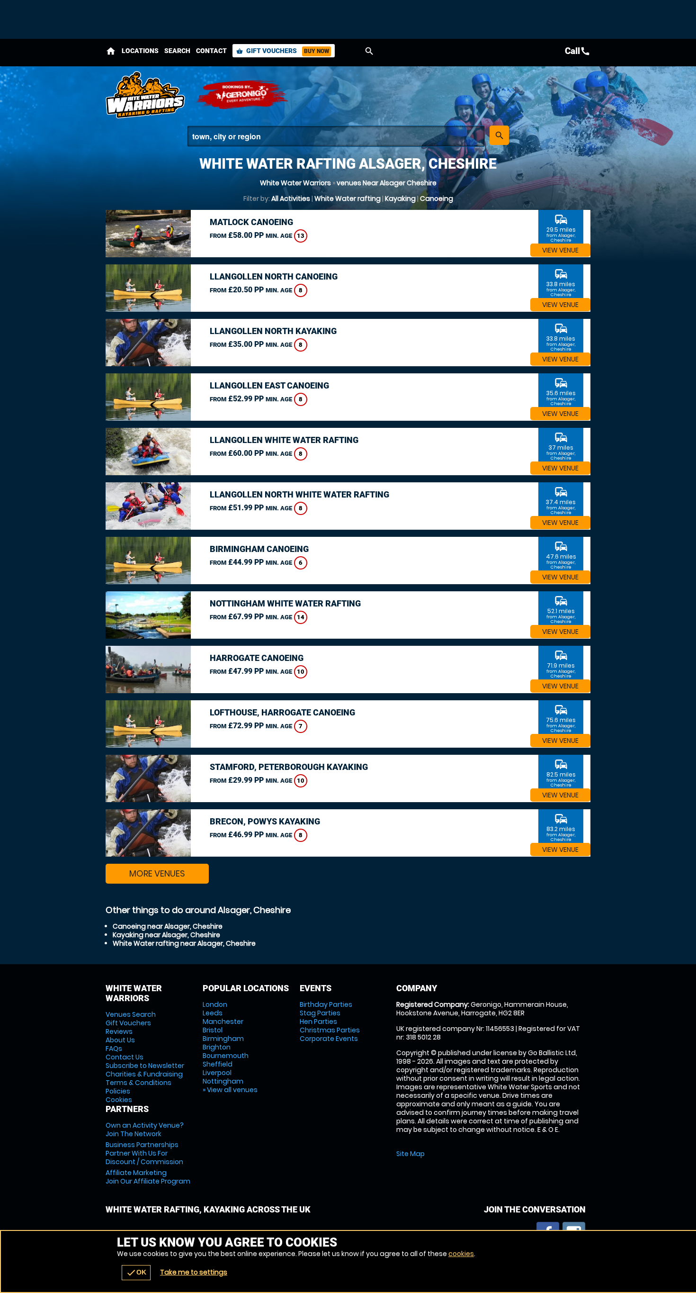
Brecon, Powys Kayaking (265, 821)
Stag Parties (320, 1013)
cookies (461, 1253)
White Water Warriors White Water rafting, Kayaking (146, 94)
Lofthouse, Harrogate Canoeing (282, 712)
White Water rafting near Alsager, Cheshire (184, 943)
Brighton (217, 1047)
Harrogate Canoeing (256, 658)
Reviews (119, 1031)
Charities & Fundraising (144, 1074)
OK (136, 1272)
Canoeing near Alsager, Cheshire (168, 926)
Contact (211, 50)
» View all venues (230, 1089)
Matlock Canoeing (251, 222)
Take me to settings (193, 1272)
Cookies (119, 1099)
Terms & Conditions (138, 1082)
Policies (118, 1091)
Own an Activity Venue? (145, 1130)
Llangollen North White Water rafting (299, 494)
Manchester (223, 1021)
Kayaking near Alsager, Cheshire (166, 935)
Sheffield (217, 1064)
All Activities (290, 198)
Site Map (410, 1153)
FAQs (114, 1048)
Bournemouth (226, 1055)
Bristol (213, 1030)
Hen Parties (318, 1021)
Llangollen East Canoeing (269, 385)
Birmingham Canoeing (259, 549)
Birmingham (223, 1038)
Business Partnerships (144, 1153)
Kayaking (400, 198)
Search (177, 50)
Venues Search (131, 1014)
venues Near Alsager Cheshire (387, 183)
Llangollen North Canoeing (274, 276)
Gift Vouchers (282, 50)
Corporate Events (329, 1038)
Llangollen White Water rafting (284, 440)
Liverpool (217, 1072)
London (215, 1004)
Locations (140, 50)
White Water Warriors (295, 183)
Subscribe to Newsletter (145, 1065)
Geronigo (243, 94)
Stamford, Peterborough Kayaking (289, 767)
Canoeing (436, 198)
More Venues (157, 873)
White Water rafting (347, 198)
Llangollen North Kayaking (273, 331)
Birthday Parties (326, 1004)
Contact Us (124, 1057)
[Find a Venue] (336, 136)
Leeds (213, 1013)
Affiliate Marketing (148, 1177)
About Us (120, 1040)
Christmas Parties (330, 1030)
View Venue (560, 250)
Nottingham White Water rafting (285, 603)
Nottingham (223, 1081)
